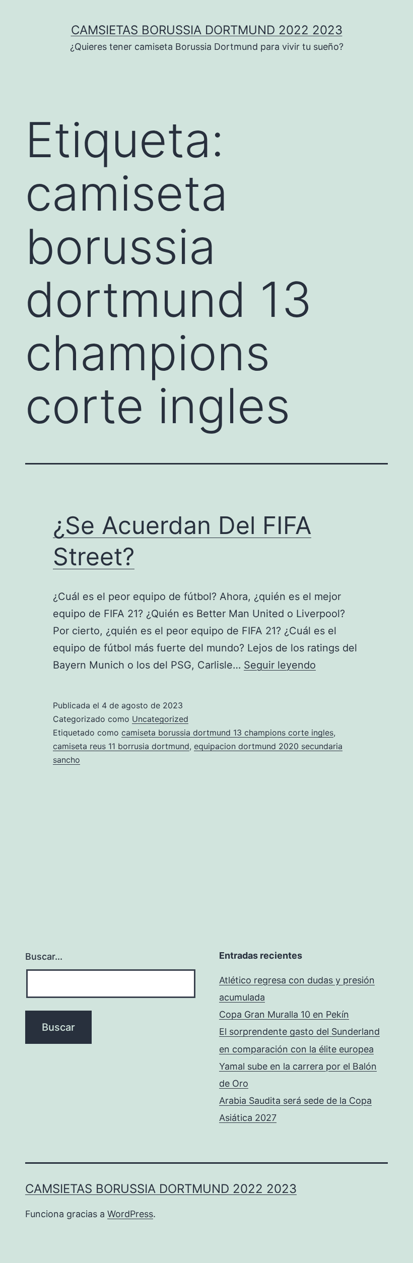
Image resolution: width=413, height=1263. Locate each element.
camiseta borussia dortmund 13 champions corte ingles (227, 732)
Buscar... (43, 956)
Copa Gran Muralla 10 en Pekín (284, 1014)
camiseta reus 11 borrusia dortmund (121, 746)
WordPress (130, 1214)
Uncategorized (160, 719)
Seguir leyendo (280, 665)
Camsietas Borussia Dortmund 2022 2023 (206, 30)
